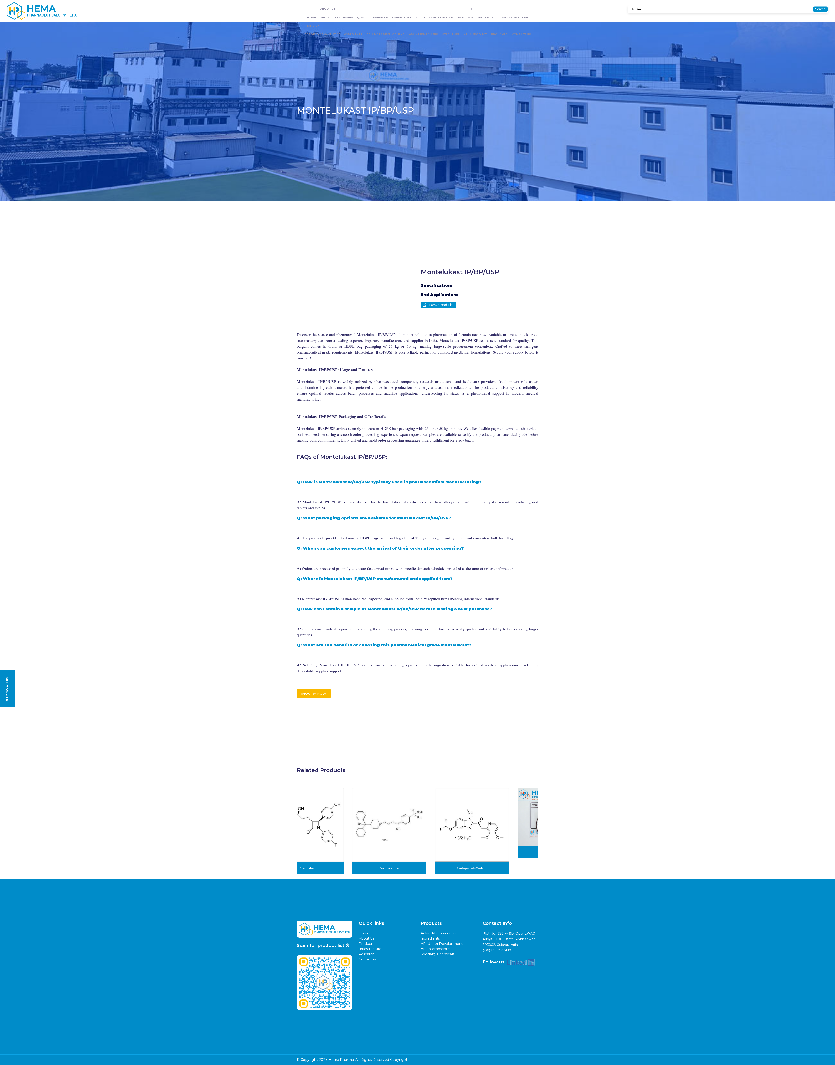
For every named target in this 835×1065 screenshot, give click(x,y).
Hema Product (475, 34)
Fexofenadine (389, 868)
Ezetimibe (307, 868)
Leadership (344, 17)
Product (365, 943)
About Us (327, 8)
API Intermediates (423, 34)
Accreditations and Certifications (444, 17)
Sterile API (450, 34)
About (325, 17)
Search (820, 9)
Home (311, 17)
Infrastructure (515, 17)
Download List (441, 305)
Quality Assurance (372, 17)
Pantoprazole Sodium (471, 868)
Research (312, 25)
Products (485, 17)
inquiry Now (313, 693)
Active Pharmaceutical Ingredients (333, 34)
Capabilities (401, 17)
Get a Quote (7, 689)
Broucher (499, 34)
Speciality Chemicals (437, 954)
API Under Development (386, 34)
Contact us (521, 34)
